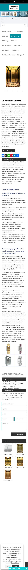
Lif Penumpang (6, 381)
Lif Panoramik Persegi (20, 454)
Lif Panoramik (14, 19)
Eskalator (12, 386)
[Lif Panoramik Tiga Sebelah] (19, 461)
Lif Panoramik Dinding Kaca (8, 467)
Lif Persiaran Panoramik (8, 480)
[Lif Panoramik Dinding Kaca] (8, 461)
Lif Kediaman (15, 385)
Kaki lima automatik (8, 388)
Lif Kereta (20, 383)
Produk (7, 19)
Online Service (16, 568)
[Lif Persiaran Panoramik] (8, 474)
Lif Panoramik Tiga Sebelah (20, 467)
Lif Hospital (5, 386)
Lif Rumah (14, 381)
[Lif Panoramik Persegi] (19, 448)
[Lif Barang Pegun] (8, 448)
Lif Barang (13, 383)
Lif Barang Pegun (8, 454)
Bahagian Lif (17, 388)
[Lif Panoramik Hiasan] (13, 76)
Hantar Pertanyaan (8, 151)
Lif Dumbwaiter (7, 385)
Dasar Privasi (15, 563)
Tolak (8, 566)
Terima (15, 566)
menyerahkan (19, 434)
